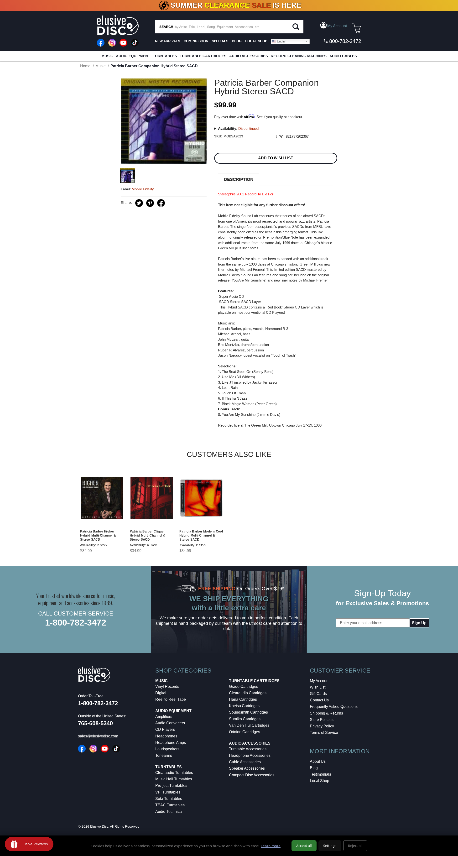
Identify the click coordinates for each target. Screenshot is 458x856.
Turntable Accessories (247, 749)
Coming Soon (196, 41)
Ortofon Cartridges (244, 732)
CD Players (165, 729)
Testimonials (320, 774)
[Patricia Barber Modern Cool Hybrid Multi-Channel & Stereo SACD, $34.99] (201, 498)
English (281, 41)
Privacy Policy (322, 726)
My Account (319, 681)
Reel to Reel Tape (170, 699)
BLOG (237, 41)
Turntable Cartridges (203, 56)
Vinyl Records (167, 686)
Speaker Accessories (247, 768)
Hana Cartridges (243, 699)
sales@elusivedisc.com (98, 736)
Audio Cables (343, 56)
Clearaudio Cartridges (247, 693)
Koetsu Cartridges (244, 706)
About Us (318, 761)
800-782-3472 (344, 41)
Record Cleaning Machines (299, 56)
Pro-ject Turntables (171, 785)
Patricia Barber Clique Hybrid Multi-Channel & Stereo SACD (148, 535)
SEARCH (166, 27)
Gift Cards (318, 694)
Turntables (165, 56)
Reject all (355, 845)
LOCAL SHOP (256, 41)
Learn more (271, 845)
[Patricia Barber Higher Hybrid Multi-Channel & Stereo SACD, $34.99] (102, 498)
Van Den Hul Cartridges (249, 725)
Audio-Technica (168, 811)
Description (238, 179)
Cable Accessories (245, 762)
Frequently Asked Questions (334, 707)
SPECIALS (220, 41)
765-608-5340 (95, 723)
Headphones (166, 736)
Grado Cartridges (243, 686)
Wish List (317, 687)
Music (107, 56)
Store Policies (321, 720)
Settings (329, 845)
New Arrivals (167, 41)
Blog (314, 768)
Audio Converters (170, 723)
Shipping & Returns (326, 713)
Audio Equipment (133, 56)
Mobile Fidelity (143, 189)
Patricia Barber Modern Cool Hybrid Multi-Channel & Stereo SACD (201, 535)
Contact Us (319, 700)
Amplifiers (163, 717)
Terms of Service (324, 733)
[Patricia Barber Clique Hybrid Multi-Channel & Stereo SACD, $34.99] (151, 498)
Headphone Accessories (250, 755)
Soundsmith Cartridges (248, 712)
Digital (160, 693)
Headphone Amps (170, 743)
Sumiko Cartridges (244, 719)
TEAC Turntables (170, 805)
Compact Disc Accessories (251, 775)
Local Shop (319, 781)
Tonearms (163, 755)
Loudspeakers (167, 749)
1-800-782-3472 (75, 622)
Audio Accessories (248, 56)
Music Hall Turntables (173, 779)
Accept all (304, 845)
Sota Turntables (168, 799)
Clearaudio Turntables (174, 773)
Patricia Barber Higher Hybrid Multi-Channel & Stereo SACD (98, 535)
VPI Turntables (167, 792)
